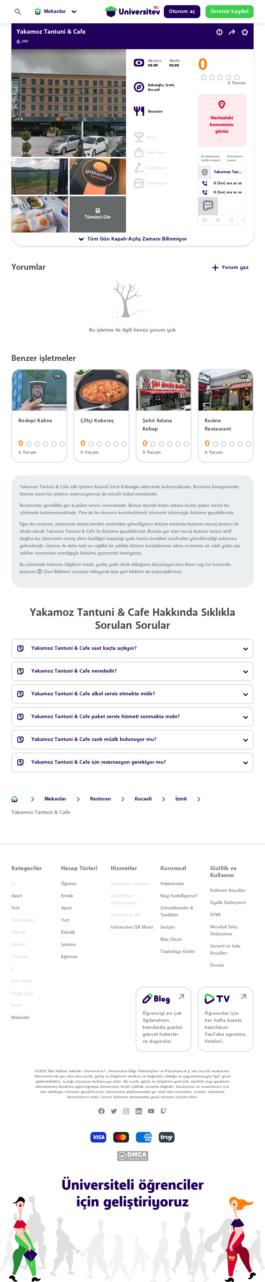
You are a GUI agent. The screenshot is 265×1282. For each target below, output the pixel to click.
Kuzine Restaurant (218, 425)
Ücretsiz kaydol (230, 11)
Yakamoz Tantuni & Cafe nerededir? (74, 671)
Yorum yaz (235, 267)
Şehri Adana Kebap (157, 425)
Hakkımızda (172, 884)
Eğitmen (69, 957)
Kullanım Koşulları (228, 890)
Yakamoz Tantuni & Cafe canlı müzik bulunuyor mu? (93, 739)
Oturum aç (182, 11)
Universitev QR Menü (132, 927)
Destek (217, 965)
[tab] (132, 239)
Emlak (67, 896)
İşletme (68, 944)
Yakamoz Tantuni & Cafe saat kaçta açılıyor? (84, 648)
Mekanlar (20, 1017)
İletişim (167, 927)
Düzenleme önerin (235, 158)
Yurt (15, 908)
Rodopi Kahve (35, 421)
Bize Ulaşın (171, 939)
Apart (16, 896)
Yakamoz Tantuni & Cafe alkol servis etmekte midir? (93, 694)
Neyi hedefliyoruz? (179, 896)
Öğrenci (68, 884)
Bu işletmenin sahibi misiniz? (211, 158)
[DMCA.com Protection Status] (132, 1156)
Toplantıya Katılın (177, 951)
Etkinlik (68, 932)
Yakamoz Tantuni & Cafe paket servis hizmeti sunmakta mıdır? (105, 716)
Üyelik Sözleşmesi (228, 902)
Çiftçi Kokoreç (97, 421)
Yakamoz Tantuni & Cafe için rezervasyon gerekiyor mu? (98, 762)
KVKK (215, 915)
